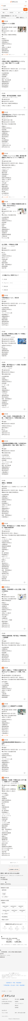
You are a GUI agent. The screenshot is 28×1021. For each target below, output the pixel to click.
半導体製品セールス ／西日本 (10, 297)
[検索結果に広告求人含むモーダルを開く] (5, 17)
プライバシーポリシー (19, 1003)
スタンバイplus (5, 1012)
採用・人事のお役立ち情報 (20, 1012)
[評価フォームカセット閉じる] (26, 924)
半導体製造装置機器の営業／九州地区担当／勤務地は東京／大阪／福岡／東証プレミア (14, 445)
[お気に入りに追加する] (24, 54)
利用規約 (16, 1001)
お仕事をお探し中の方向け (7, 1001)
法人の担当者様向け (5, 1003)
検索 (25, 9)
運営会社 (16, 1005)
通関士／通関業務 (7, 483)
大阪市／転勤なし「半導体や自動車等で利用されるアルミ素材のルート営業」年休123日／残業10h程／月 (14, 671)
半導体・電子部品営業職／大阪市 (11, 95)
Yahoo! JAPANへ (5, 1016)
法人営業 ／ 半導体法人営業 (10, 244)
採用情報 (16, 1007)
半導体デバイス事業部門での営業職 (12, 706)
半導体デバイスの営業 (8, 23)
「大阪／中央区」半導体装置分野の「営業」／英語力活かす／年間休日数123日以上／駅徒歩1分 (14, 418)
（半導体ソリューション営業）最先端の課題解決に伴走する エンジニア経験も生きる (14, 157)
